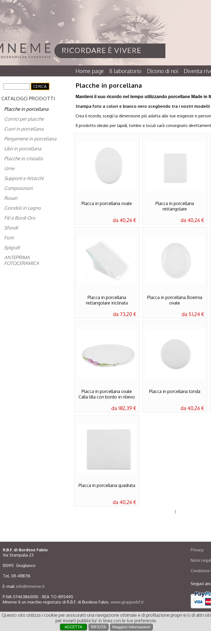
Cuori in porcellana (23, 129)
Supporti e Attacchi (23, 178)
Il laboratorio (125, 70)
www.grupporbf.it (127, 602)
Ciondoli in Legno (22, 208)
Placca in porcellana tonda (174, 391)
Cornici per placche (24, 119)
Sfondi (11, 228)
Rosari (10, 198)
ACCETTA (73, 627)
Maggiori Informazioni (131, 627)
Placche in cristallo (23, 158)
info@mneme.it (30, 586)
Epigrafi (12, 247)
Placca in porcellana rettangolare (175, 206)
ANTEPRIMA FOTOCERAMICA (21, 260)
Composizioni (18, 188)
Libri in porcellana (22, 148)
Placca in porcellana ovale (107, 203)
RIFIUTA (98, 627)
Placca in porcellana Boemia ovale (174, 300)
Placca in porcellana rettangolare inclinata (107, 300)
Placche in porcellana (26, 109)
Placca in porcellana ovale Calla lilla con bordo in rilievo (107, 394)
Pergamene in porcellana (30, 139)
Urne (9, 168)
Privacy (197, 549)
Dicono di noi (162, 70)
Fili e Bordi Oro (19, 218)
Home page (90, 70)
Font (9, 237)
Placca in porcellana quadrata (107, 485)
